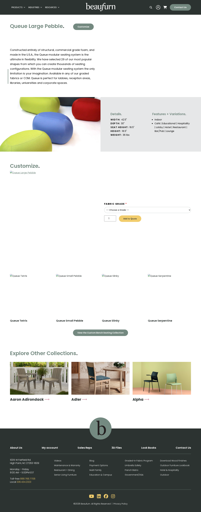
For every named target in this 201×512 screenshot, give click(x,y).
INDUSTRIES (33, 7)
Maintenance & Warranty (67, 465)
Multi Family (95, 470)
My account (50, 448)
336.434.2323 (24, 482)
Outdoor (164, 474)
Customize (83, 26)
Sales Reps (85, 448)
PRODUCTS (17, 7)
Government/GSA (134, 474)
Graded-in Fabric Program (139, 460)
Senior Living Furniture (65, 474)
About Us (16, 448)
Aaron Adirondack (27, 399)
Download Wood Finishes (173, 460)
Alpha (138, 399)
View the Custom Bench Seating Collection (100, 332)
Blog (91, 460)
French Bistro (131, 470)
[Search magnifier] (151, 7)
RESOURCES (51, 7)
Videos (57, 460)
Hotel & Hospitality (169, 470)
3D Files (117, 448)
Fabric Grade (115, 204)
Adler (76, 399)
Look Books (148, 448)
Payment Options (98, 465)
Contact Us (180, 7)
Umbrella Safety (133, 465)
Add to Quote (130, 218)
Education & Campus (100, 474)
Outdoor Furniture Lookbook (175, 465)
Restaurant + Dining (64, 470)
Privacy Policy (120, 503)
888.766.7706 (27, 478)
